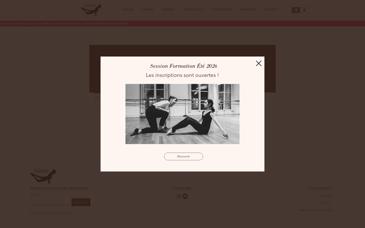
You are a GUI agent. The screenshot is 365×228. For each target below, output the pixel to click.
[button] (259, 63)
